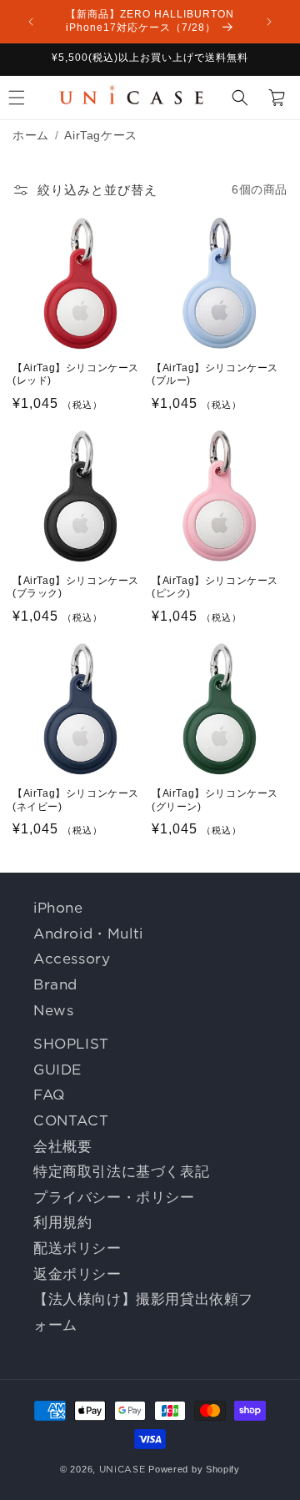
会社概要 (62, 1146)
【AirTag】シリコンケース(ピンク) (215, 587)
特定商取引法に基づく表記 (121, 1171)
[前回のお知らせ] (30, 21)
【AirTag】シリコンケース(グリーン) (215, 800)
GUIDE (57, 1070)
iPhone (58, 908)
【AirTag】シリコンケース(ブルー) (215, 374)
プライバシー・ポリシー (114, 1197)
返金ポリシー (77, 1274)
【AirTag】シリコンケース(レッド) (75, 374)
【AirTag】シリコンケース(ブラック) (75, 587)
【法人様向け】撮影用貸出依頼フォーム (143, 1312)
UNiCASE (122, 1469)
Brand (55, 984)
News (53, 1010)
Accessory (71, 959)
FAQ (49, 1095)
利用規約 (62, 1222)
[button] (240, 97)
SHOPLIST (71, 1044)
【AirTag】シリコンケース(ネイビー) (75, 800)
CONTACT (70, 1120)
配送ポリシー (77, 1248)
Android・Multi (88, 934)
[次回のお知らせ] (269, 21)
